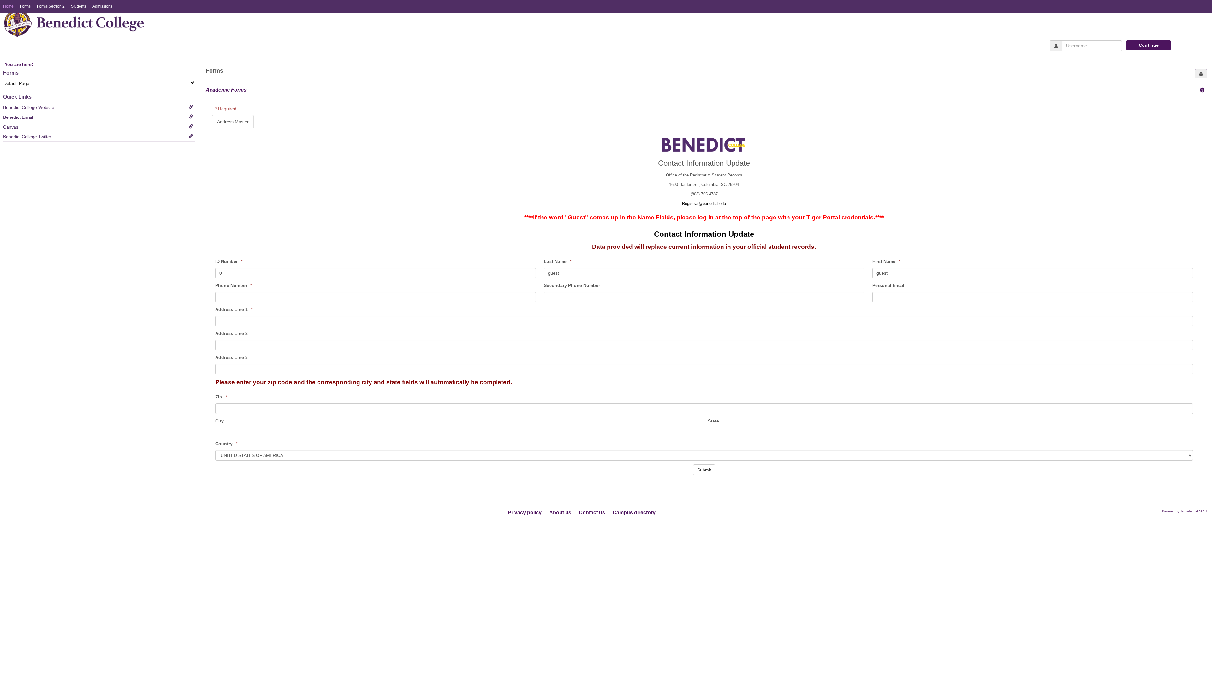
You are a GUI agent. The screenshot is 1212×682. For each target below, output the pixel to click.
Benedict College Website (28, 107)
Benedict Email (18, 117)
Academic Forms (226, 90)
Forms (25, 6)
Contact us (592, 512)
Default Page (16, 83)
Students (78, 6)
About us (560, 512)
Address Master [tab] (233, 121)
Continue (1149, 45)
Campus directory (634, 512)
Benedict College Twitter (27, 136)
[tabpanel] (705, 302)
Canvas (10, 126)
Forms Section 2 (51, 6)
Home (8, 6)
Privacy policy (525, 512)
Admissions (102, 6)
